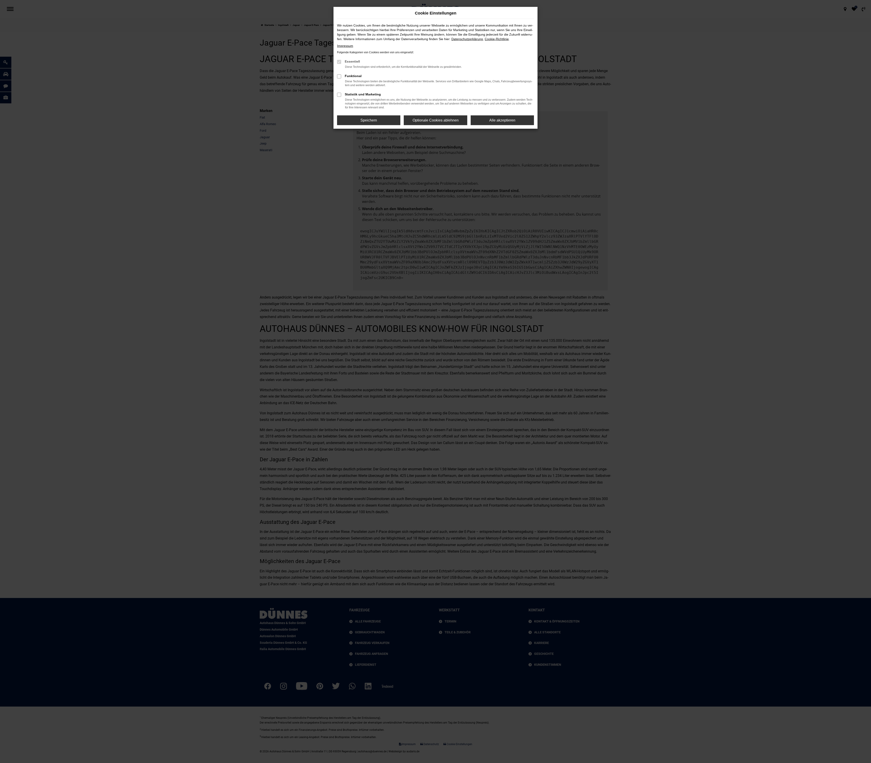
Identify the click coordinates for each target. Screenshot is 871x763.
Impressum (345, 46)
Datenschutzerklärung (467, 39)
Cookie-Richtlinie (497, 39)
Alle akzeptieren (502, 120)
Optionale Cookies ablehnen (436, 120)
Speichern (368, 120)
